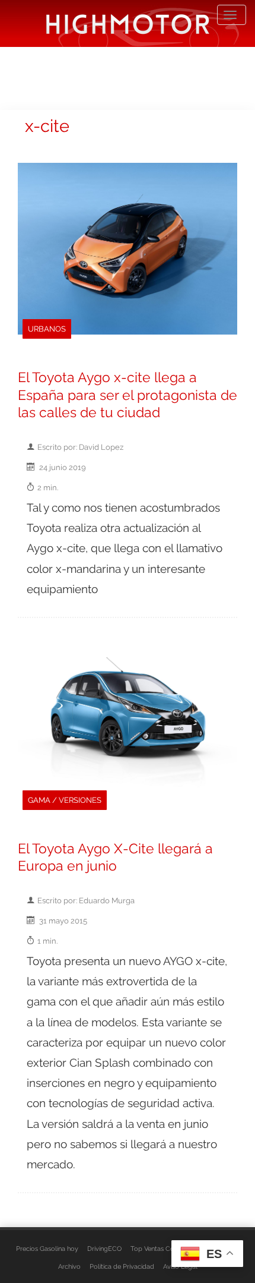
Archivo (69, 1266)
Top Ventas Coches (159, 1248)
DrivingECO (104, 1248)
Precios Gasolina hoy (47, 1248)
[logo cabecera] (127, 23)
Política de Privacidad (122, 1266)
